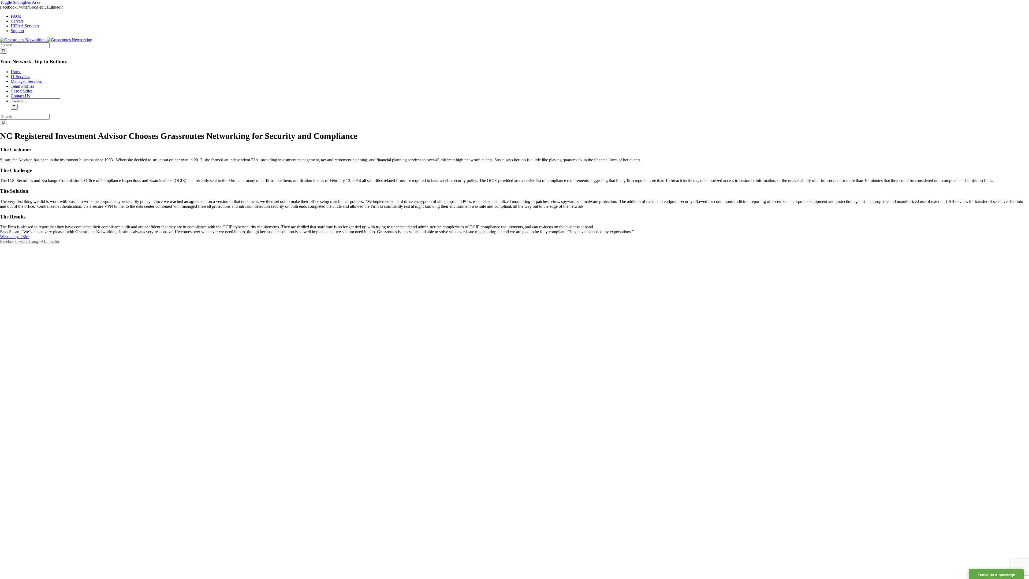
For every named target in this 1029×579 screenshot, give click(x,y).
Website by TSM (14, 236)
